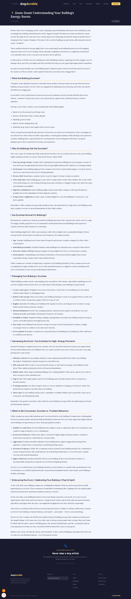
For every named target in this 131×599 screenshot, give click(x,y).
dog (28, 4)
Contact (75, 587)
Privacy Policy (102, 578)
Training (106, 4)
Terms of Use (102, 581)
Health (98, 4)
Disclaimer (101, 584)
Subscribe (116, 4)
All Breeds (76, 581)
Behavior (66, 4)
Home (74, 578)
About (75, 584)
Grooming (89, 4)
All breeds (15, 4)
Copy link (116, 21)
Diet (81, 4)
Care (74, 4)
